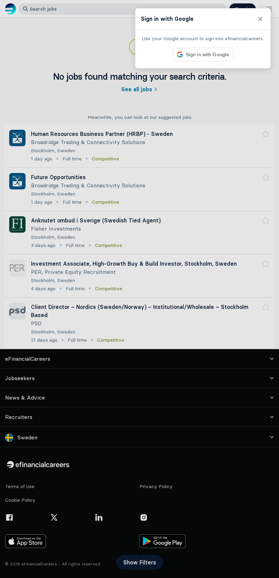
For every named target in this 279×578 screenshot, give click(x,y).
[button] (139, 289)
